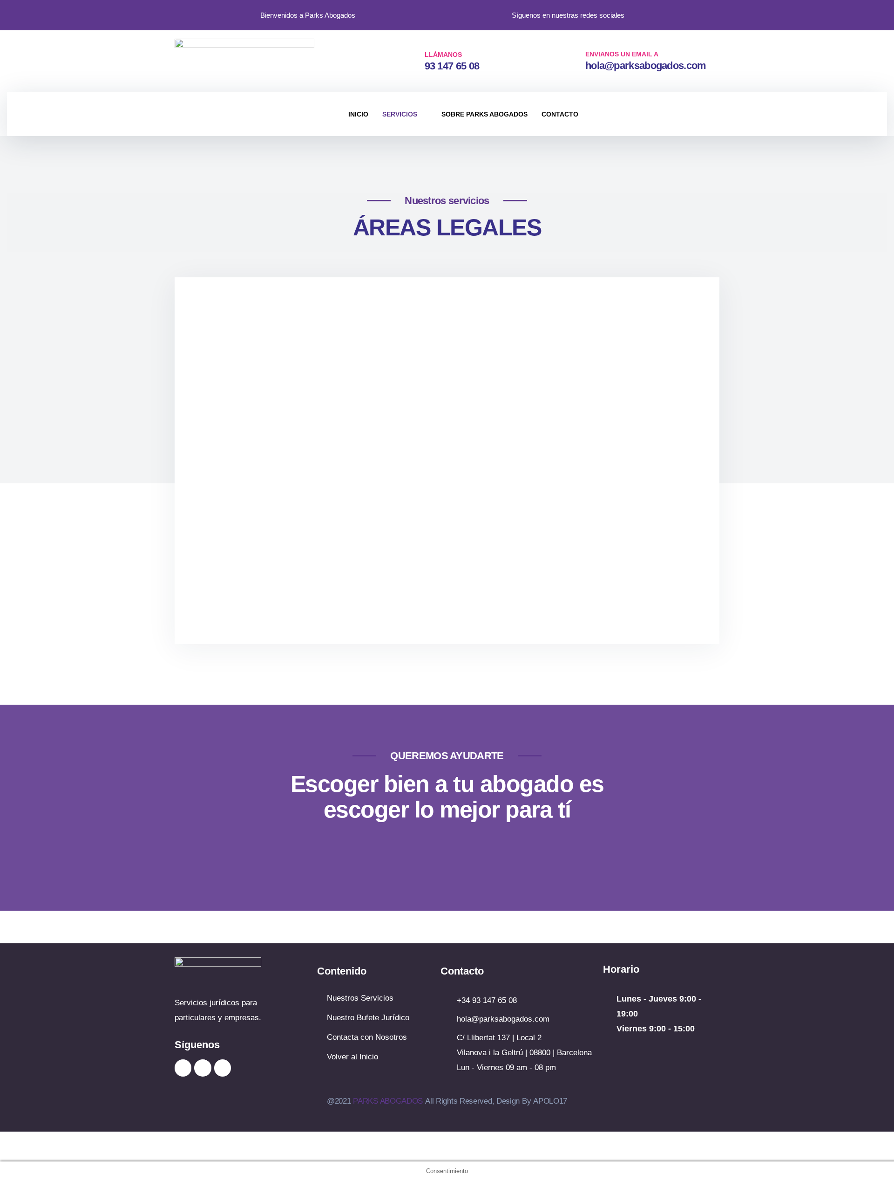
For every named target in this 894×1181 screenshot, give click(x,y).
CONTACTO (560, 114)
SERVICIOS (399, 114)
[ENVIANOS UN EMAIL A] (569, 59)
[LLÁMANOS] (409, 60)
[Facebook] (695, 14)
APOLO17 (550, 1101)
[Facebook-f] (222, 1067)
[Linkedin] (202, 1067)
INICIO (358, 114)
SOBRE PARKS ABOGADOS (484, 114)
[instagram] (658, 14)
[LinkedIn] (677, 14)
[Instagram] (183, 1067)
